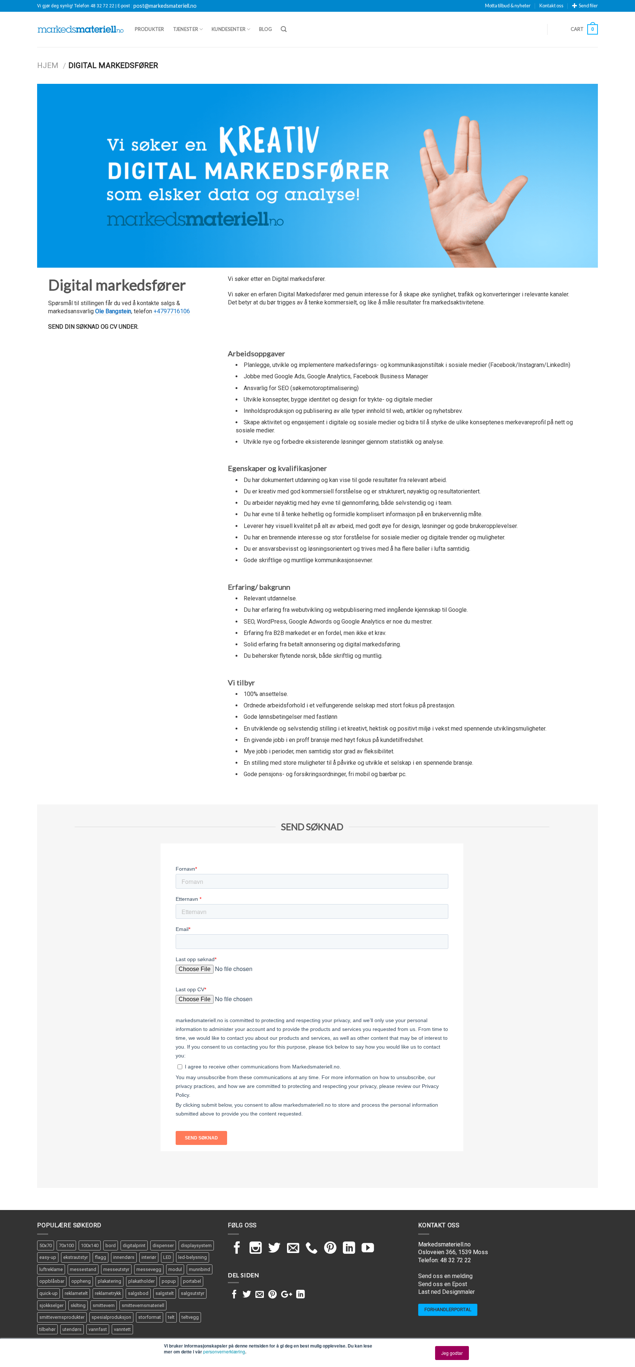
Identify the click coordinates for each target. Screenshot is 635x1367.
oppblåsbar (51, 1281)
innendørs (123, 1257)
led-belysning (192, 1257)
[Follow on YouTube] (368, 1249)
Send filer (588, 5)
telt (171, 1317)
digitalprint (134, 1245)
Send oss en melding (445, 1276)
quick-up (48, 1293)
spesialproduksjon (111, 1317)
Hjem (47, 65)
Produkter (149, 29)
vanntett (122, 1329)
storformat (149, 1317)
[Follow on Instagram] (256, 1249)
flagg (100, 1257)
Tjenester (185, 29)
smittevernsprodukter (62, 1317)
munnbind (199, 1269)
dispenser (163, 1245)
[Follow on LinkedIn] (349, 1249)
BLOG (265, 29)
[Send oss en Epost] (293, 1249)
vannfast (98, 1329)
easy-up (47, 1257)
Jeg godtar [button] (452, 1353)
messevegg (148, 1269)
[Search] (284, 29)
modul (175, 1269)
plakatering (109, 1281)
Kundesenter (228, 29)
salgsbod (138, 1293)
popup (169, 1281)
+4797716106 (172, 311)
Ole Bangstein (113, 311)
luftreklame (51, 1269)
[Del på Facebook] (234, 1295)
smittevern (104, 1305)
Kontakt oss (551, 5)
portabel (192, 1281)
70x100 (66, 1245)
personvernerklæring (224, 1351)
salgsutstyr (192, 1293)
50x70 (45, 1245)
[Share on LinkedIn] (300, 1295)
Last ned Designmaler (446, 1291)
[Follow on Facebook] (237, 1249)
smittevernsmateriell (143, 1305)
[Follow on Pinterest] (330, 1249)
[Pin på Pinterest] (272, 1295)
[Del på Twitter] (247, 1295)
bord (110, 1245)
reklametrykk (108, 1293)
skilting (78, 1305)
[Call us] (311, 1249)
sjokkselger (51, 1305)
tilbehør (47, 1329)
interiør (148, 1257)
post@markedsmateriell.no (165, 6)
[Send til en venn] (259, 1295)
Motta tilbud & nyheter (508, 5)
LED (167, 1257)
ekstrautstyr (75, 1257)
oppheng (81, 1281)
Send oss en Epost (442, 1284)
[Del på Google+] (286, 1295)
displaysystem (196, 1245)
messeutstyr (116, 1269)
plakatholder (141, 1281)
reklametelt (76, 1293)
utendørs (72, 1329)
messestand (83, 1269)
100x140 (89, 1245)
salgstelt (164, 1293)
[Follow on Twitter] (274, 1249)
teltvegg (190, 1317)
